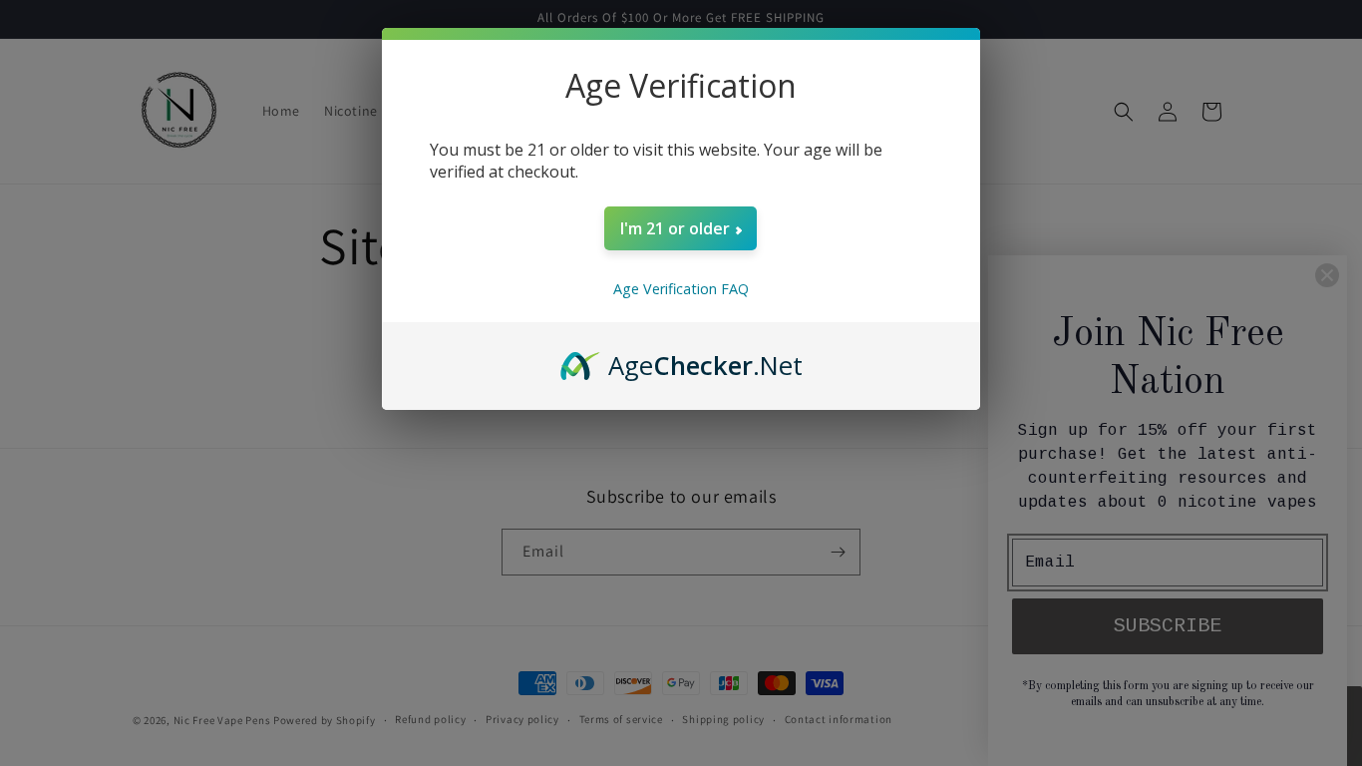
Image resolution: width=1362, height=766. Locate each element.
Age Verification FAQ (681, 288)
